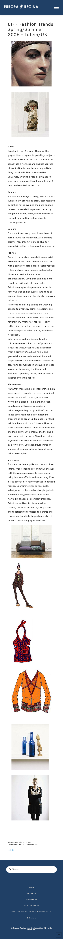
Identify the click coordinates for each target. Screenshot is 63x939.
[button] (55, 7)
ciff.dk (11, 850)
